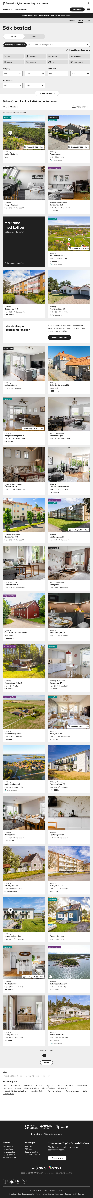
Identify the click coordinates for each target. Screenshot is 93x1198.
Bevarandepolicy (28, 1194)
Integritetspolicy (15, 1194)
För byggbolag (9, 1152)
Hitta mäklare (8, 1149)
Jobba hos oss (31, 1155)
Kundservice (8, 1146)
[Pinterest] (24, 1181)
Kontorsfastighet (72, 1091)
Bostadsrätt (16, 1085)
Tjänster (28, 1149)
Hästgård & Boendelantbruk (15, 1091)
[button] (88, 9)
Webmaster (59, 1194)
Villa (5, 1085)
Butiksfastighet (49, 1088)
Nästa (46, 1063)
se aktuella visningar (63, 15)
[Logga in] (88, 3)
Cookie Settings (78, 1194)
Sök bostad (7, 9)
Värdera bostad (9, 1158)
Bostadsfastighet (32, 1088)
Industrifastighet (37, 1091)
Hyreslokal (63, 1088)
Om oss (28, 1146)
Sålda (34, 36)
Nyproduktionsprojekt (13, 1088)
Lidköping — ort (32, 1076)
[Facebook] (5, 1181)
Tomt (59, 1085)
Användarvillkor (41, 1194)
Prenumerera (57, 1158)
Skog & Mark (9, 1094)
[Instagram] (17, 1181)
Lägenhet (50, 1085)
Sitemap (68, 1194)
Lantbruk (69, 1085)
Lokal (85, 1091)
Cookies (51, 1194)
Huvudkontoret (9, 1155)
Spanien (87, 20)
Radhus (39, 1085)
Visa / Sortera (12, 107)
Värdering (77, 9)
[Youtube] (11, 1181)
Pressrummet (30, 1152)
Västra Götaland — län (13, 1076)
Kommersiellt (82, 1085)
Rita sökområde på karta (79, 50)
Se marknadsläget (59, 337)
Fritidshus (28, 1085)
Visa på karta (82, 107)
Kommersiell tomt (55, 1091)
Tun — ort (46, 1076)
